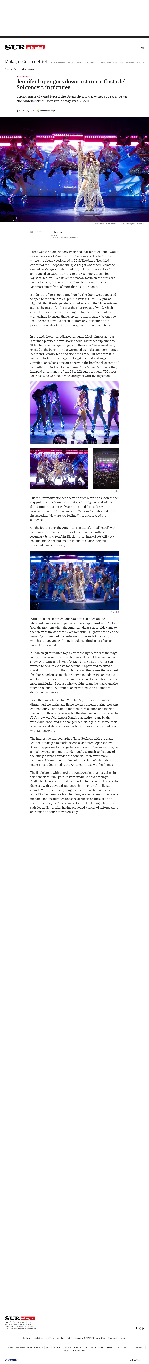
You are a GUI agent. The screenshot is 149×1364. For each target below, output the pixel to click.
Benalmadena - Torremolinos (112, 62)
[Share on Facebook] (23, 111)
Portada (7, 69)
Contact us (27, 1338)
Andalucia (67, 1347)
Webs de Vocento (136, 1360)
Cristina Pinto (57, 232)
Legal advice (38, 1338)
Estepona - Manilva (75, 62)
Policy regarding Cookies (117, 1338)
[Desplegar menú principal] (142, 48)
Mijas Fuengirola (28, 69)
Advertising (100, 1338)
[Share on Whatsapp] (18, 111)
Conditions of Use (52, 1338)
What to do (122, 1347)
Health (100, 1347)
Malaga (16, 69)
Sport (131, 1347)
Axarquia (140, 62)
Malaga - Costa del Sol (26, 61)
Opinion (67, 1351)
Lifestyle (92, 1347)
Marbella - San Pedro (57, 62)
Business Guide (79, 1351)
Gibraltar (83, 1347)
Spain (75, 1347)
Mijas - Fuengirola (91, 62)
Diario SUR (9, 1347)
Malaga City (130, 62)
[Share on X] (28, 111)
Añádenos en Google (48, 111)
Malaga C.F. (140, 1347)
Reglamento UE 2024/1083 (84, 1338)
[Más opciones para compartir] (32, 111)
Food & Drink (110, 1347)
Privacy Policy (66, 1338)
